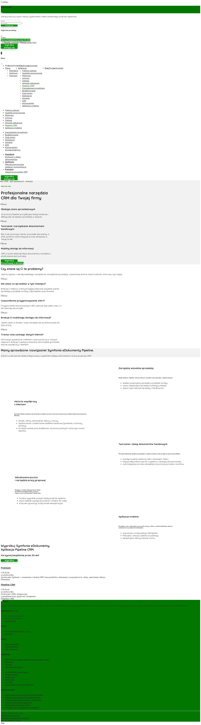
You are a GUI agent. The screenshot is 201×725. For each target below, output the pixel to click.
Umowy (25, 78)
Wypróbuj (9, 45)
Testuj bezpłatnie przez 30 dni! (15, 40)
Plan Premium (11, 649)
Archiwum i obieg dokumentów (13, 157)
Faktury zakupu (29, 70)
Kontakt (33, 65)
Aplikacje (22, 68)
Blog (21, 65)
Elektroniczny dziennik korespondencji (23, 697)
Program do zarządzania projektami (22, 707)
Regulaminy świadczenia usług (15, 718)
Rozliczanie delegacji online (18, 705)
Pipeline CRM (28, 85)
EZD (24, 101)
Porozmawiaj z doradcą (12, 263)
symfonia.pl (10, 621)
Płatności (26, 75)
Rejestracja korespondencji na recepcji (23, 700)
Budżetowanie (28, 90)
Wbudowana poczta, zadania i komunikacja (15, 164)
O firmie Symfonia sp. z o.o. (17, 631)
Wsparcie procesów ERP (16, 170)
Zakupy (25, 80)
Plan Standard (12, 644)
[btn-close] (2, 12)
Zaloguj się (9, 25)
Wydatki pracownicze (32, 73)
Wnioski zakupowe (30, 83)
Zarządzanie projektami (33, 88)
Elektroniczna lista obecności (18, 702)
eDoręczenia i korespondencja (12, 148)
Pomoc (26, 65)
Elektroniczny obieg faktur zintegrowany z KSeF (27, 659)
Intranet (26, 98)
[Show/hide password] (22, 23)
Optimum (13, 73)
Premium (13, 75)
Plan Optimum (11, 646)
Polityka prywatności (10, 715)
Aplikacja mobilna (30, 106)
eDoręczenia (28, 103)
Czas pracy (27, 93)
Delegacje (27, 96)
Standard (13, 70)
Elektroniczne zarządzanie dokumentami (24, 695)
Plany (7, 68)
